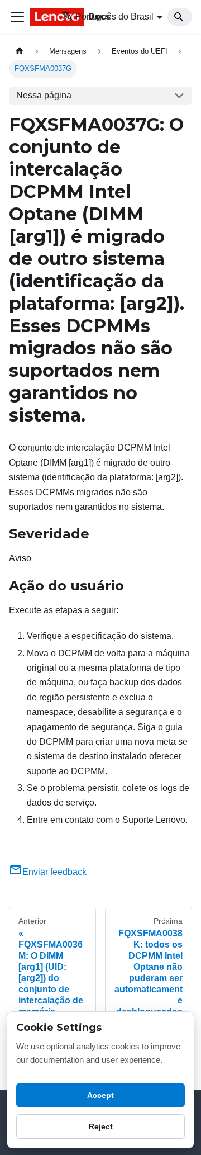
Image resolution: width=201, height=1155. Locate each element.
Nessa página (43, 95)
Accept (100, 1095)
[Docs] (38, 17)
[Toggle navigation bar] (17, 16)
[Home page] (19, 51)
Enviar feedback (54, 872)
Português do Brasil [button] (114, 16)
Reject (101, 1126)
